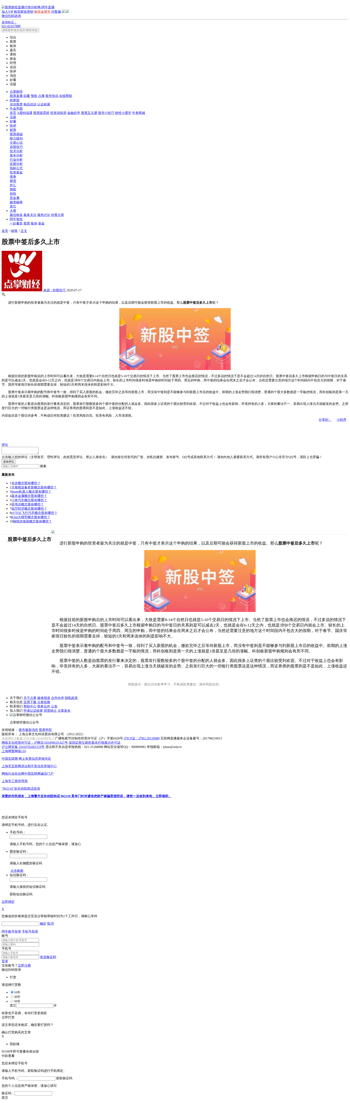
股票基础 (16, 134)
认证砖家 (43, 104)
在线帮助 (65, 96)
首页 (13, 113)
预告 (34, 96)
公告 (54, 706)
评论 (5, 444)
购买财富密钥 (23, 11)
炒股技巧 (54, 290)
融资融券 (16, 202)
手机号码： (10, 1078)
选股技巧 (16, 147)
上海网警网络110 (14, 751)
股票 (26, 223)
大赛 (13, 210)
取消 (50, 923)
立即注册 (24, 965)
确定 (43, 923)
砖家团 (14, 100)
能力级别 (16, 138)
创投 (13, 193)
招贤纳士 (50, 710)
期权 (13, 189)
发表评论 (8, 461)
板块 (34, 223)
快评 (13, 125)
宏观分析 (16, 164)
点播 (41, 96)
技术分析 (16, 151)
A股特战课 (24, 113)
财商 (13, 130)
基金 (41, 223)
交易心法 (16, 142)
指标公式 (16, 168)
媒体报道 (43, 698)
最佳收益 (16, 215)
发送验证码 (48, 957)
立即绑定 (8, 901)
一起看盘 (16, 223)
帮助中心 (29, 706)
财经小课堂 (123, 113)
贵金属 (14, 198)
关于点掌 (29, 698)
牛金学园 (16, 108)
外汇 (13, 185)
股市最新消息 (28, 730)
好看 (13, 121)
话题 (13, 117)
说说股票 (16, 104)
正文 (24, 231)
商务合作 (43, 706)
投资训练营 (58, 113)
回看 (26, 96)
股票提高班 (41, 113)
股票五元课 (89, 113)
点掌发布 (64, 710)
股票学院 (45, 730)
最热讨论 (43, 215)
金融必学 (73, 113)
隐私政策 (71, 698)
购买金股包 (42, 11)
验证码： (8, 1093)
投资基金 (16, 172)
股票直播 (16, 96)
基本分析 (16, 155)
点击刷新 (17, 870)
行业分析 (16, 159)
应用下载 (29, 702)
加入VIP (7, 11)
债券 (13, 176)
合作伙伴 (57, 698)
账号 (5, 935)
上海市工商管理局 (15, 781)
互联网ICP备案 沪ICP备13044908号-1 (28, 738)
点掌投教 (43, 702)
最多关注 (29, 215)
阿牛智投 (16, 219)
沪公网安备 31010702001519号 (23, 747)
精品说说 (29, 104)
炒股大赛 (57, 215)
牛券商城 (138, 113)
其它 (13, 206)
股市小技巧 (106, 113)
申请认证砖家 (33, 710)
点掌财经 (16, 91)
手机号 (6, 948)
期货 (13, 181)
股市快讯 (51, 96)
